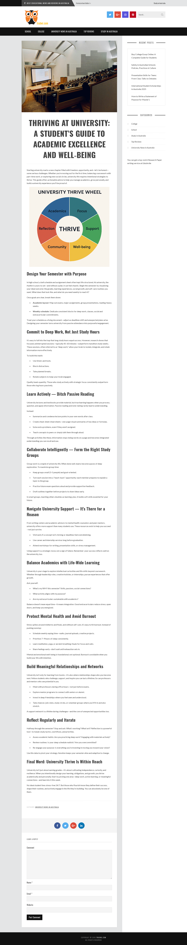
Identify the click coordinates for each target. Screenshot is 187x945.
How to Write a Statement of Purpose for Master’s (144, 98)
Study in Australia (159, 3)
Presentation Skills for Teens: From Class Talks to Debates (144, 77)
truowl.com (101, 937)
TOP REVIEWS (89, 31)
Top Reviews (136, 141)
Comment (30, 847)
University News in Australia (64, 31)
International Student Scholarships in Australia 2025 (146, 87)
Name (29, 882)
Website (30, 904)
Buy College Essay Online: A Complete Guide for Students (144, 56)
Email (29, 893)
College (41, 31)
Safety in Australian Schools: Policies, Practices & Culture (143, 66)
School (28, 31)
